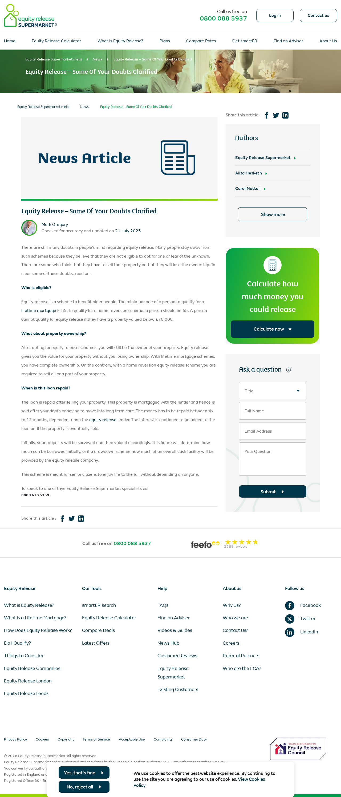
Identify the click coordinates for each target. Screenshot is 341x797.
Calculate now (269, 329)
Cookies (42, 739)
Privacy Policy (15, 739)
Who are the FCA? (242, 668)
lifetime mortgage (38, 310)
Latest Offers (95, 643)
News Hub (168, 643)
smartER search (99, 605)
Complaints (163, 739)
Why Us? (232, 605)
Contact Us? (235, 630)
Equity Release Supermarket (263, 157)
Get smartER (244, 40)
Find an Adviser (288, 40)
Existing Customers (177, 689)
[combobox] (272, 390)
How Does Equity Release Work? (38, 630)
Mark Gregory (55, 224)
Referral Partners (241, 655)
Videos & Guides (174, 630)
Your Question (258, 451)
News (97, 59)
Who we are (235, 618)
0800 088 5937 (223, 18)
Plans (165, 40)
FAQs (162, 605)
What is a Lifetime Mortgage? (35, 618)
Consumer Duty (194, 739)
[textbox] (272, 391)
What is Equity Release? (120, 40)
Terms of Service (96, 739)
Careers (231, 643)
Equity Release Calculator (56, 40)
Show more (273, 214)
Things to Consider (23, 655)
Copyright (66, 739)
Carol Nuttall (248, 188)
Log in (275, 15)
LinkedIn (308, 632)
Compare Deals (98, 630)
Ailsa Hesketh (248, 173)
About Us (328, 40)
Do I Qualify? (17, 643)
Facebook (310, 605)
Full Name (254, 411)
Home (9, 40)
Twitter (307, 618)
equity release (102, 419)
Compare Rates (201, 40)
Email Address (258, 431)
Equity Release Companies (32, 668)
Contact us (318, 15)
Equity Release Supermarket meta (53, 59)
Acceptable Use (132, 739)
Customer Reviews (177, 655)
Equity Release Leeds (26, 693)
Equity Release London (28, 681)
